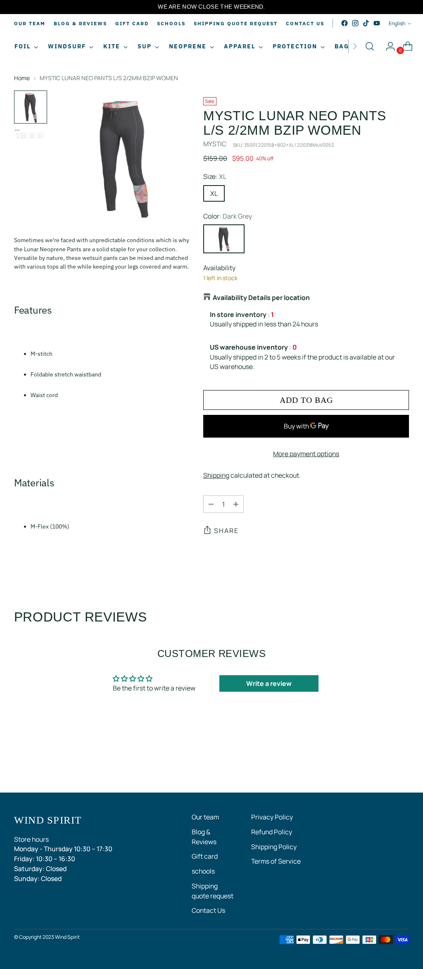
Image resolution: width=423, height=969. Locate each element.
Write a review (269, 683)
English (397, 23)
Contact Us (208, 910)
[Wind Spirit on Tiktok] (366, 23)
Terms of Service (276, 861)
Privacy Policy (272, 816)
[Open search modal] (369, 46)
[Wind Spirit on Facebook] (344, 23)
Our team (205, 816)
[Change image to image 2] (30, 139)
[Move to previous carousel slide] (383, 764)
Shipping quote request (212, 890)
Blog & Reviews (204, 836)
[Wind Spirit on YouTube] (376, 23)
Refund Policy (271, 831)
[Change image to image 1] (30, 107)
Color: (227, 216)
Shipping (216, 475)
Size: (214, 176)
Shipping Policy (274, 846)
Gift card (205, 856)
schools (203, 871)
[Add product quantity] (235, 504)
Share (226, 530)
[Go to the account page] (387, 46)
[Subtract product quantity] (211, 504)
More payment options (306, 453)
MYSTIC (214, 143)
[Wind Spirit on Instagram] (355, 23)
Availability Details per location (261, 297)
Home (22, 78)
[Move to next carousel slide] (402, 764)
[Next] (355, 46)
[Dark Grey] (224, 238)
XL (214, 193)
